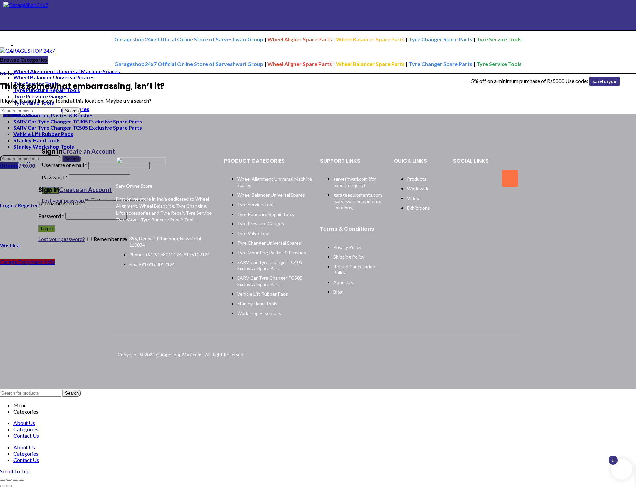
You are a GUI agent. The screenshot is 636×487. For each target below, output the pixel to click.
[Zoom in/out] (21, 480)
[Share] (9, 480)
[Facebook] (461, 178)
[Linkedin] (461, 199)
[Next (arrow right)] (9, 486)
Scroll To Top (15, 471)
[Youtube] (485, 199)
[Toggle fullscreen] (15, 480)
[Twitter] (485, 178)
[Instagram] (510, 178)
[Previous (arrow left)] (2, 486)
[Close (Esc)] (2, 480)
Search (72, 110)
